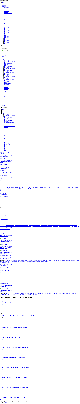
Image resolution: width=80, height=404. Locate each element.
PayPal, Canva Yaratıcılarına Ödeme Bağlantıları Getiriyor (5, 210)
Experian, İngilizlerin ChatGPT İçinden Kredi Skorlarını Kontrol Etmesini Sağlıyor (6, 161)
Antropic (67, 187)
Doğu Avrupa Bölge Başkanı (15, 260)
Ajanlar (47, 226)
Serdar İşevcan (20, 226)
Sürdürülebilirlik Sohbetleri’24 (9, 15)
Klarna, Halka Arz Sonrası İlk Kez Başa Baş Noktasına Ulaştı (6, 286)
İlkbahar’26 (6, 9)
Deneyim (43, 187)
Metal (18, 261)
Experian (47, 187)
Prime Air (20, 225)
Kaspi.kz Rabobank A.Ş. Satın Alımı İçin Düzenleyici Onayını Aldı (6, 275)
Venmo (41, 226)
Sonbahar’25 (6, 11)
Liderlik (1, 226)
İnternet (33, 293)
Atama (27, 261)
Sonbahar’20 (6, 27)
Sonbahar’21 (6, 24)
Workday (5, 188)
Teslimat (23, 225)
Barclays (68, 226)
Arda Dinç (9, 187)
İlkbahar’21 (6, 26)
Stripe (65, 187)
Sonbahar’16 (6, 36)
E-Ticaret (3, 3)
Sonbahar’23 (6, 71)
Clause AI (71, 187)
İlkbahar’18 (6, 33)
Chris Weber (30, 293)
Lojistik (47, 225)
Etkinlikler (4, 6)
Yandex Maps (27, 188)
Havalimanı (15, 261)
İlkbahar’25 (6, 12)
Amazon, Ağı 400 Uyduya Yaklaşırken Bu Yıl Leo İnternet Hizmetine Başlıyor (6, 270)
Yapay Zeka (4, 2)
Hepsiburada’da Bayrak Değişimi (5, 198)
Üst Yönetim (66, 225)
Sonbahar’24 (6, 14)
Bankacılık (30, 261)
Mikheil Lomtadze (52, 225)
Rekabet (54, 226)
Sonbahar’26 (6, 7)
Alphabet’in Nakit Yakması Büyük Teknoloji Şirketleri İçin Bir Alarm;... (15, 347)
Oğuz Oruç (9, 226)
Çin (52, 226)
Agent (44, 226)
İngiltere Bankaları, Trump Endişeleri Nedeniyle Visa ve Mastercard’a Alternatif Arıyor (6, 222)
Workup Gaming (70, 293)
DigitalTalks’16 (7, 37)
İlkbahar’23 (6, 19)
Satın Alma (62, 187)
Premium (21, 261)
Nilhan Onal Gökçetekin (60, 225)
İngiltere (72, 226)
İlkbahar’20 (6, 28)
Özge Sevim (27, 187)
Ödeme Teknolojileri (28, 260)
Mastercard (75, 226)
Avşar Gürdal (8, 260)
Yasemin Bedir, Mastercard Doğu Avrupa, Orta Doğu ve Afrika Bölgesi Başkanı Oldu (6, 258)
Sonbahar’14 (6, 42)
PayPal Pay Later (37, 226)
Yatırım (9, 188)
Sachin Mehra (40, 261)
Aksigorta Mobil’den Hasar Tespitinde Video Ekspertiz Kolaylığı (13, 357)
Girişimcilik (4, 5)
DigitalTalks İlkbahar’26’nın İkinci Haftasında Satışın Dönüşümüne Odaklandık (5, 205)
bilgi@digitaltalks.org (7, 402)
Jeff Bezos (16, 225)
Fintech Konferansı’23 (8, 20)
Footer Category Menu (4, 0)
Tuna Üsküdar (35, 187)
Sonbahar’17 (6, 34)
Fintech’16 (6, 39)
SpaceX (39, 293)
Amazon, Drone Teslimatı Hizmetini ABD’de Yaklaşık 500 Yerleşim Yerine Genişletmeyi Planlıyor (6, 193)
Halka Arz (78, 187)
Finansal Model (22, 187)
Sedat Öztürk (19, 188)
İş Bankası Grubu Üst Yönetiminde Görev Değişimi (11, 337)
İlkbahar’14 (6, 43)
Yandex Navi (32, 188)
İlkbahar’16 (6, 38)
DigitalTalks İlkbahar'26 (73, 225)
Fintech (3, 4)
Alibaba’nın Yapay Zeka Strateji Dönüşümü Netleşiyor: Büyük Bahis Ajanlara (5, 216)
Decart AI (74, 187)
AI (49, 187)
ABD (57, 226)
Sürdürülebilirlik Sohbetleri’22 (9, 22)
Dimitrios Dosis (35, 261)
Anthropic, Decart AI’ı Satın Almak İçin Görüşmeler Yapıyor (6, 173)
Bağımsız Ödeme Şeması (63, 226)
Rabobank (61, 293)
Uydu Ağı (43, 293)
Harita (11, 188)
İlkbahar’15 (6, 41)
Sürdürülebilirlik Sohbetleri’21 (9, 25)
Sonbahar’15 (6, 40)
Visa (78, 226)
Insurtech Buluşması (7, 29)
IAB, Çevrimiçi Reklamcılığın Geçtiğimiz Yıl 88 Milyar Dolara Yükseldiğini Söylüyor (21, 315)
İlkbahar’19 (6, 31)
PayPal (58, 187)
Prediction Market (29, 294)
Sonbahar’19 (6, 30)
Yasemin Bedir (45, 261)
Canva (27, 226)
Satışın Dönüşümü (14, 226)
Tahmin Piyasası (35, 294)
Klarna (18, 294)
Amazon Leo (25, 293)
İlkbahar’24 (6, 69)
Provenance (31, 187)
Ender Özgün (27, 225)
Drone (13, 225)
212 (6, 187)
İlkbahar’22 (6, 23)
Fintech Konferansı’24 (8, 70)
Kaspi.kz (50, 293)
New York (21, 294)
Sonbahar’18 (6, 32)
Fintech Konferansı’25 (8, 13)
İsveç (14, 294)
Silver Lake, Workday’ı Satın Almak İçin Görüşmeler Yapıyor (6, 178)
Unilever (24, 226)
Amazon (7, 225)
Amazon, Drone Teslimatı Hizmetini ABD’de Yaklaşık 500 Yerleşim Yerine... (15, 387)
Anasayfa (3, 301)
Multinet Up (5, 226)
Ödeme (51, 187)
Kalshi (24, 294)
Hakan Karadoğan (38, 225)
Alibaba (50, 226)
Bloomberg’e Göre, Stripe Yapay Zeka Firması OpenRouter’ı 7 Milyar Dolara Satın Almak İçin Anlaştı (6, 167)
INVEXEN (65, 293)
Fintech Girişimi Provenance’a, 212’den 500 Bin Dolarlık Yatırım (6, 156)
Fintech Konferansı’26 (8, 10)
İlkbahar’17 (6, 35)
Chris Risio (13, 187)
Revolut (24, 261)
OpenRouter (55, 187)
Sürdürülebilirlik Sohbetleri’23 (9, 72)
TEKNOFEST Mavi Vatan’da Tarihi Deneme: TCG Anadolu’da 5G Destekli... (16, 367)
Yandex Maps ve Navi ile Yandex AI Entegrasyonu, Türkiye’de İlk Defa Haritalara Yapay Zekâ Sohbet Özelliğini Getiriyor (6, 184)
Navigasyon (15, 188)
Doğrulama (17, 187)
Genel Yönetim (32, 225)
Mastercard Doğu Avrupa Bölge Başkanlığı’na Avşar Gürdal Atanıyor (5, 229)
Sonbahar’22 (6, 21)
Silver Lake (2, 188)
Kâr (16, 294)
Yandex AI (23, 188)
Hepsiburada (44, 225)
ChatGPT (40, 187)
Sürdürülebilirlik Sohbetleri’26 (9, 8)
